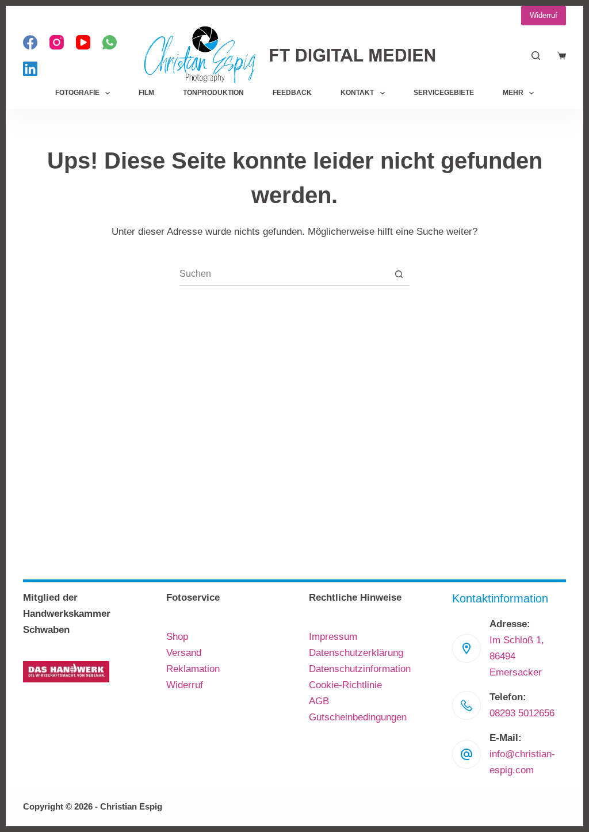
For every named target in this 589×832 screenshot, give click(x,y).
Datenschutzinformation (360, 668)
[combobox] (283, 273)
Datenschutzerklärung (356, 652)
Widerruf (543, 15)
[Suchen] (535, 55)
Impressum (333, 636)
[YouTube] (83, 42)
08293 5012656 (521, 713)
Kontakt (357, 93)
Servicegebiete (444, 93)
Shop (177, 636)
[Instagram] (56, 42)
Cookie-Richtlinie (345, 685)
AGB (319, 701)
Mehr (513, 93)
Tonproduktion (213, 93)
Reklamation (193, 668)
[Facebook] (30, 42)
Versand (183, 652)
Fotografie (77, 93)
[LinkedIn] (30, 69)
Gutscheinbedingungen (358, 717)
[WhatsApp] (109, 42)
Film (146, 93)
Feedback (292, 93)
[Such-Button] (399, 274)
